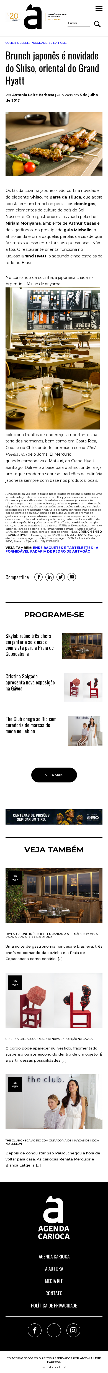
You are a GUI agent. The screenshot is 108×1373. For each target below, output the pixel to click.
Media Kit (54, 1280)
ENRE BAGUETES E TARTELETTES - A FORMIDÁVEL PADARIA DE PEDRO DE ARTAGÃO (52, 549)
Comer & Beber (17, 43)
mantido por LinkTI (54, 1367)
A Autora (54, 1268)
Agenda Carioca (54, 1256)
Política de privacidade (54, 1305)
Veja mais (54, 775)
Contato (54, 1293)
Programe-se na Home (49, 43)
